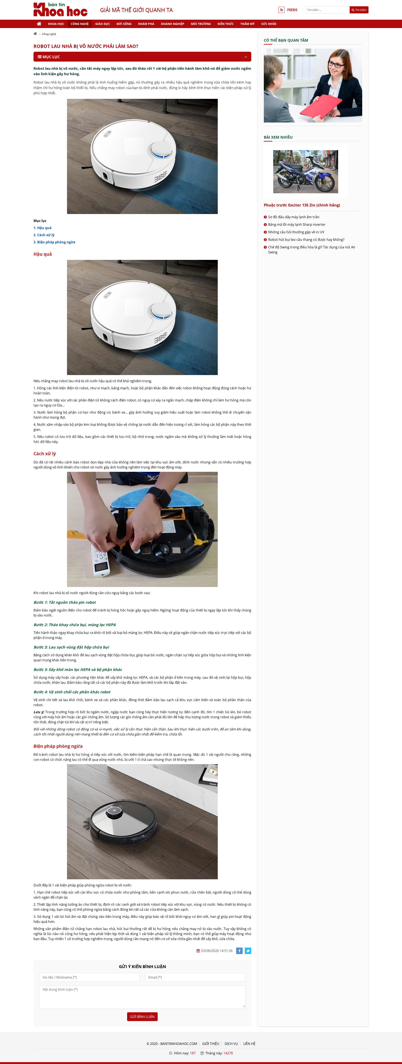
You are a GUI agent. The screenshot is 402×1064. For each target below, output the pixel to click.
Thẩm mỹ (247, 24)
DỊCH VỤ (231, 1043)
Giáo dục (102, 24)
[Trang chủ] (39, 24)
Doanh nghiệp (172, 24)
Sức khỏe (268, 24)
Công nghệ (80, 24)
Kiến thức (226, 24)
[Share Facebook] (239, 951)
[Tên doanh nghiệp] (313, 121)
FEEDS (292, 10)
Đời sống (124, 24)
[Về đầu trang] (396, 426)
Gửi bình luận (142, 1016)
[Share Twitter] (248, 951)
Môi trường (201, 24)
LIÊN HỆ (249, 1043)
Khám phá (146, 24)
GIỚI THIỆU (210, 1043)
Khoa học (56, 24)
